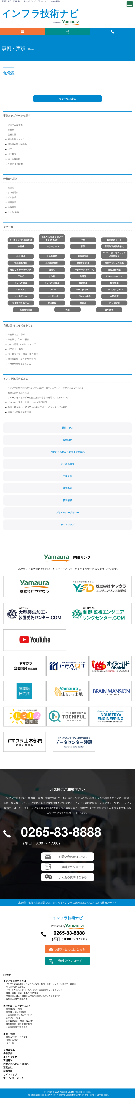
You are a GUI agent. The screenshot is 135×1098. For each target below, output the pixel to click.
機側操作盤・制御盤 (17, 144)
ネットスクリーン (114, 289)
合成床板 (109, 309)
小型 (83, 239)
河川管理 (12, 202)
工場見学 (67, 476)
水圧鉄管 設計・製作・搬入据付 (23, 353)
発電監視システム (20, 302)
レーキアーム (20, 296)
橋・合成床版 (14, 158)
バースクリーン (83, 289)
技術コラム (67, 427)
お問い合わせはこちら (22, 31)
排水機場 (21, 256)
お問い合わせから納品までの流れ (67, 451)
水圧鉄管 (12, 153)
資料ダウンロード (67, 31)
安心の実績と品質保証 (18, 392)
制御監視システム (16, 139)
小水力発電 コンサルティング (22, 344)
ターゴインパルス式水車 (20, 239)
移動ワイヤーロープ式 (20, 269)
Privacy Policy (78, 1094)
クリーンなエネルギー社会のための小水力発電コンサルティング (38, 397)
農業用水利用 (83, 262)
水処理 (11, 187)
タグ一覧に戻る (67, 98)
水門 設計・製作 (15, 348)
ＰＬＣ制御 (114, 302)
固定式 (52, 269)
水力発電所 (13, 192)
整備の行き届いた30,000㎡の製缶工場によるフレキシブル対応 (37, 407)
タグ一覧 (10, 1042)
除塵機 (11, 129)
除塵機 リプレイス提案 (18, 339)
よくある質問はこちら (73, 877)
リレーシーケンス (114, 276)
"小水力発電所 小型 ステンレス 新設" (51, 238)
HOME (7, 975)
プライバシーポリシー (67, 512)
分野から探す (12, 1039)
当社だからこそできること (18, 325)
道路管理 (12, 207)
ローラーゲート (51, 246)
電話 (112, 31)
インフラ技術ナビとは (15, 378)
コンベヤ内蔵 (20, 283)
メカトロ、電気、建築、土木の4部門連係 (27, 402)
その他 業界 (13, 212)
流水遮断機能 (20, 262)
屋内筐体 (83, 283)
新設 (83, 246)
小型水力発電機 (15, 124)
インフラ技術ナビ (40, 13)
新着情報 (67, 500)
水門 (10, 148)
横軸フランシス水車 (114, 262)
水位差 (52, 276)
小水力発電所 (52, 262)
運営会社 (67, 488)
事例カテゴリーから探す (16, 1036)
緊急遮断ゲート (114, 239)
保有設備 (7, 1053)
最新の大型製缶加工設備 (19, 411)
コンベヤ (52, 289)
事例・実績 (9, 1033)
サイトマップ (67, 524)
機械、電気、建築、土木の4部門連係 (22, 992)
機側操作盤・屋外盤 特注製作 (22, 358)
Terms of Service (96, 1094)
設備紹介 (67, 439)
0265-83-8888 (61, 831)
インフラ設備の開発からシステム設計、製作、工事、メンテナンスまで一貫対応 (46, 387)
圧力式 (21, 276)
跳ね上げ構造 (114, 269)
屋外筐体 (114, 283)
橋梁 (67, 309)
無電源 (83, 276)
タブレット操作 (83, 296)
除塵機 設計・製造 (16, 334)
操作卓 (83, 302)
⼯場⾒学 (7, 1060)
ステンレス (20, 289)
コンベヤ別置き (51, 283)
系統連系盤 (83, 256)
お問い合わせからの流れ (15, 1063)
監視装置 (12, 134)
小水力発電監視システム (19, 363)
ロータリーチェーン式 (83, 269)
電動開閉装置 (26, 309)
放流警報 (52, 302)
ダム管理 (12, 197)
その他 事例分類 (15, 163)
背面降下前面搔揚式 (114, 246)
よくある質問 (67, 464)
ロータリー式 (52, 296)
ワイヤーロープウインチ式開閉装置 (114, 255)
